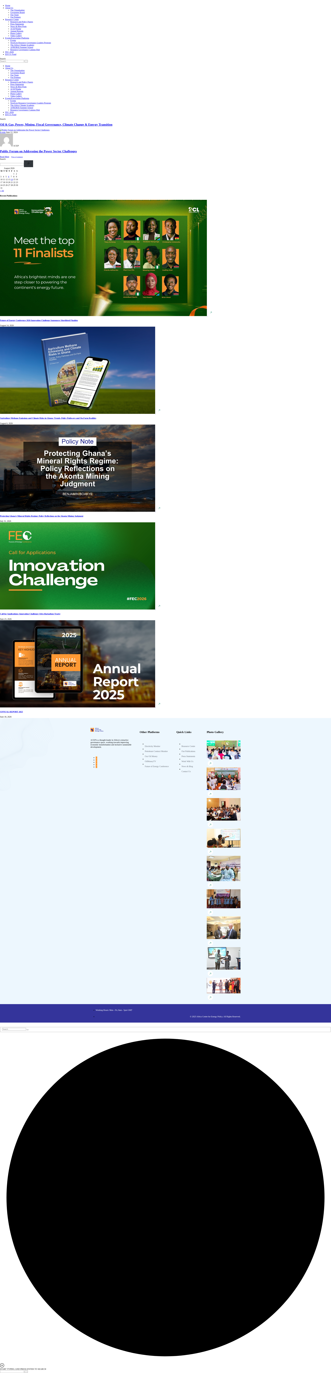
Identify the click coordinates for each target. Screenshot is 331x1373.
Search (3, 159)
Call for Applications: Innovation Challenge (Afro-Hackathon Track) (30, 614)
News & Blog (187, 766)
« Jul (2, 191)
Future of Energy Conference (157, 766)
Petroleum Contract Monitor (156, 751)
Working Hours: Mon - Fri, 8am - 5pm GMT (114, 1010)
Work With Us (187, 761)
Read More (4, 157)
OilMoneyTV (150, 761)
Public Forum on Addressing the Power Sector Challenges (38, 151)
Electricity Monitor (152, 746)
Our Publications (188, 751)
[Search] (28, 163)
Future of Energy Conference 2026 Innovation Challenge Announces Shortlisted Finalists (39, 320)
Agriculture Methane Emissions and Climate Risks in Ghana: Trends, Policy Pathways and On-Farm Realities (48, 418)
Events (3, 132)
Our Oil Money (151, 756)
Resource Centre (188, 746)
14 (12, 179)
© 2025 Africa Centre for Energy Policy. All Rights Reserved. (215, 1016)
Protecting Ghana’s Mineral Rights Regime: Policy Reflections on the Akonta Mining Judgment (41, 516)
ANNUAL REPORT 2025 (11, 712)
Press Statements (188, 756)
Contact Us (186, 771)
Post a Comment (17, 157)
